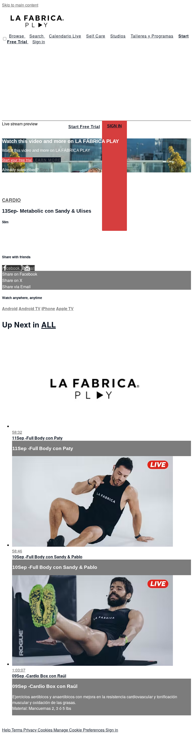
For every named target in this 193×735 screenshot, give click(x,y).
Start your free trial (17, 159)
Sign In (114, 126)
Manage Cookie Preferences (80, 730)
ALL (48, 324)
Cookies (46, 730)
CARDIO (11, 200)
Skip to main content (20, 5)
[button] (4, 39)
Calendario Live (65, 36)
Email (29, 268)
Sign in (38, 42)
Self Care (95, 36)
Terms (17, 730)
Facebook (11, 268)
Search (37, 36)
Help (7, 730)
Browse (17, 36)
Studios (118, 36)
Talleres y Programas (152, 36)
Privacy (30, 730)
